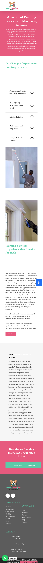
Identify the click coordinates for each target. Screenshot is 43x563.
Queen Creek (10, 509)
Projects (24, 522)
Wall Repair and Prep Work (16, 127)
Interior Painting (16, 117)
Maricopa (9, 523)
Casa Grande (10, 511)
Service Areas (26, 517)
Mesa (7, 521)
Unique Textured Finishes (16, 138)
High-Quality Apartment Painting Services (18, 105)
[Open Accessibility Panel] (39, 282)
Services (24, 515)
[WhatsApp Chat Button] (5, 558)
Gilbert (8, 519)
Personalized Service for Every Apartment (18, 92)
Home (24, 510)
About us (25, 512)
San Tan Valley (10, 516)
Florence (8, 507)
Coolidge (8, 514)
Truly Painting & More (13, 29)
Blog (23, 520)
